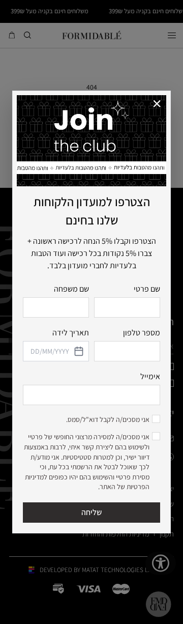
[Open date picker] (78, 351)
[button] (157, 104)
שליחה (91, 512)
